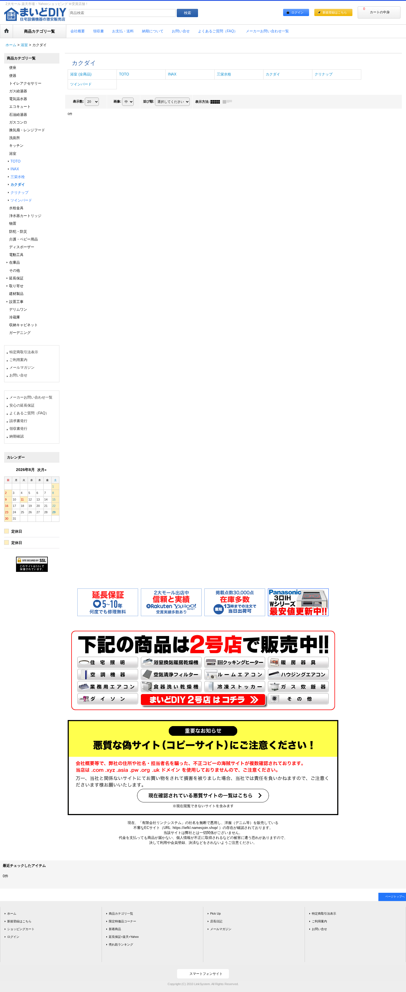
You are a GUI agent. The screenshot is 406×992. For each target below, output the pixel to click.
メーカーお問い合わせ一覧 (30, 397)
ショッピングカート (21, 929)
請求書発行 (18, 421)
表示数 (78, 101)
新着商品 (115, 929)
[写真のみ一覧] (216, 102)
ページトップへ (395, 896)
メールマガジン (22, 367)
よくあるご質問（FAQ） (29, 413)
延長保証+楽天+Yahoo (124, 936)
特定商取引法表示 (23, 352)
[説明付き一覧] (229, 102)
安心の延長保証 (22, 405)
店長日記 (216, 921)
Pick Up (215, 913)
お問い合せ (18, 375)
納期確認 (16, 436)
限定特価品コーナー (122, 921)
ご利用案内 (18, 360)
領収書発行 (18, 428)
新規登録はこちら (335, 12)
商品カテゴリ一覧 (121, 913)
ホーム (11, 913)
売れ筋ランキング (121, 944)
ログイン (297, 12)
